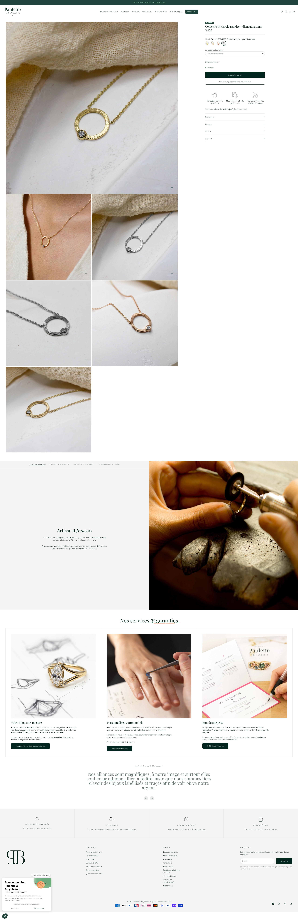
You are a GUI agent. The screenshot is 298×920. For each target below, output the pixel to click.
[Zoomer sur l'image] (172, 187)
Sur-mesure (147, 12)
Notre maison (160, 12)
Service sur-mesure (94, 866)
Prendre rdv (191, 12)
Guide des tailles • (212, 62)
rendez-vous (200, 829)
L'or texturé (167, 863)
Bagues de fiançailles (109, 12)
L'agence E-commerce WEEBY (160, 902)
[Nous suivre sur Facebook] (273, 904)
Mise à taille (90, 859)
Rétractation (168, 886)
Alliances (125, 12)
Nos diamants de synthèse (108, 464)
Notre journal (168, 866)
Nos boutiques (176, 12)
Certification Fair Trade (83, 464)
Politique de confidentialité (168, 881)
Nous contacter (92, 856)
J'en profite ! (160, 2)
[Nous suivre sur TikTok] (291, 904)
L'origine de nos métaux (59, 464)
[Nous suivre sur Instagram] (279, 904)
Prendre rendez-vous (94, 852)
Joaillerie (136, 12)
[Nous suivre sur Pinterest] (285, 904)
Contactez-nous (240, 109)
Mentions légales (169, 876)
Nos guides (167, 859)
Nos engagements (170, 852)
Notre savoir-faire (170, 856)
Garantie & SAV (92, 863)
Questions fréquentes (94, 874)
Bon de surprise (92, 870)
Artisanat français (37, 464)
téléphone (133, 829)
